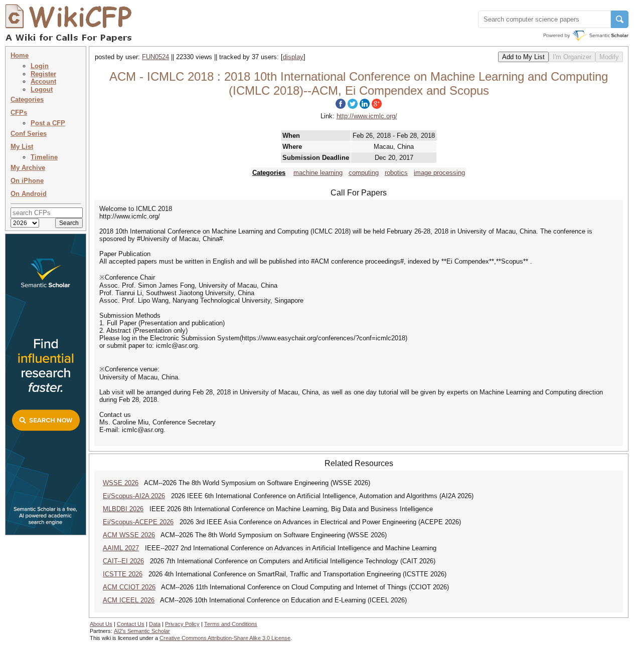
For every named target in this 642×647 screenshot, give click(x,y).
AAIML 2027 (121, 548)
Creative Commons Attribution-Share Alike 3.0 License (224, 638)
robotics (396, 172)
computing (364, 172)
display (293, 57)
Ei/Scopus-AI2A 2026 (134, 496)
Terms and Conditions (230, 624)
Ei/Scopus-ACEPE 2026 (138, 522)
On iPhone (27, 180)
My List (22, 146)
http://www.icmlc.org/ (367, 116)
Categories (27, 99)
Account (43, 81)
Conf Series (29, 133)
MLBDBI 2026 (123, 509)
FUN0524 (155, 57)
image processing (439, 172)
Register (43, 74)
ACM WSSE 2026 (129, 535)
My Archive (28, 167)
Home (20, 55)
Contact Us (130, 624)
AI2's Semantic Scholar (142, 631)
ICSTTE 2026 (122, 574)
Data (154, 624)
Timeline (44, 157)
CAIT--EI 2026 (123, 561)
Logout (42, 89)
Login (40, 66)
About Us (101, 624)
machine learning (318, 172)
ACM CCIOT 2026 (129, 587)
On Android (29, 193)
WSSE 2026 (120, 483)
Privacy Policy (182, 624)
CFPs (19, 112)
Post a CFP (48, 123)
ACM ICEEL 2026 (128, 600)
